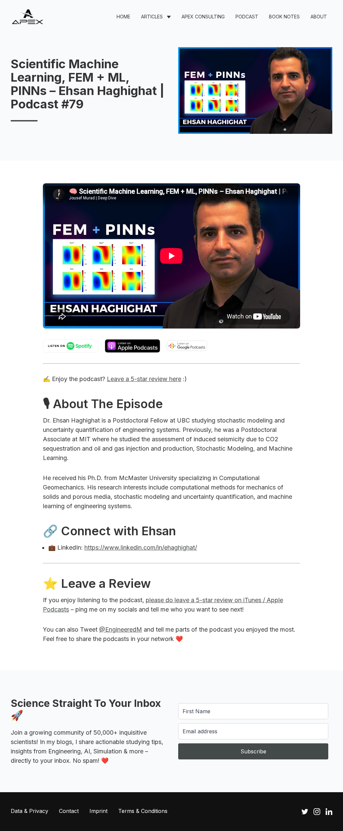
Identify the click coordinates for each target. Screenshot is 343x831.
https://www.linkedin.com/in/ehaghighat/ (140, 547)
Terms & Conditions (142, 811)
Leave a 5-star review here (144, 378)
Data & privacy (29, 811)
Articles (152, 16)
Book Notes (284, 16)
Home (123, 16)
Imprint (98, 811)
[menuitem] (123, 17)
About (319, 16)
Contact (69, 811)
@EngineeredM (120, 629)
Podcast (246, 16)
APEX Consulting (203, 16)
